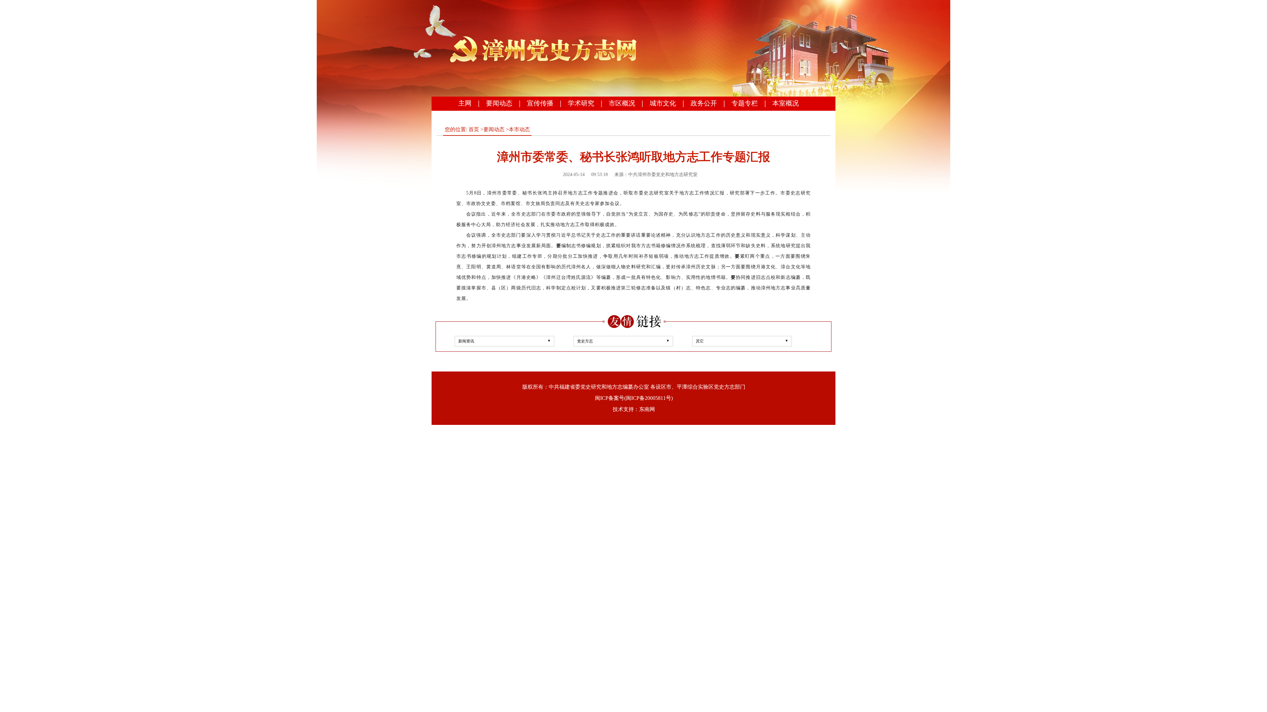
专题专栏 (744, 103)
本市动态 (519, 129)
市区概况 (622, 103)
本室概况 (785, 103)
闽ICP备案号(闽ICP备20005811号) (634, 398)
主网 (464, 103)
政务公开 (704, 103)
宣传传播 (540, 103)
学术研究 (581, 103)
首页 (474, 129)
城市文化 (663, 103)
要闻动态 (499, 103)
